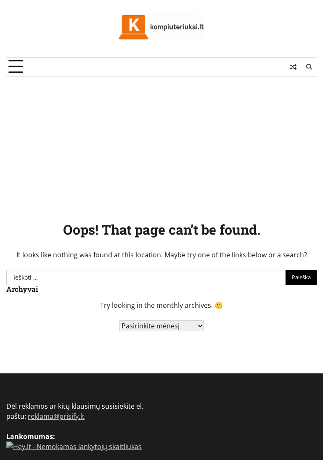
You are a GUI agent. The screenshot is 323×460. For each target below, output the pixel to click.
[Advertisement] (161, 139)
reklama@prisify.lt (56, 416)
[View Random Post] (293, 67)
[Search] (309, 67)
